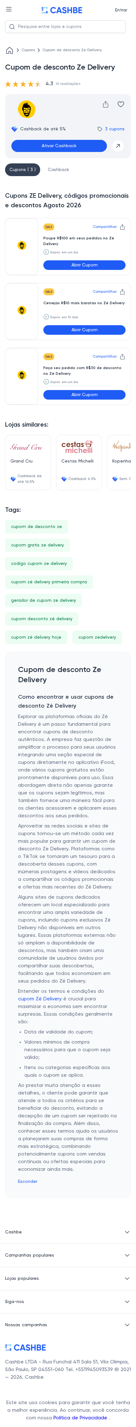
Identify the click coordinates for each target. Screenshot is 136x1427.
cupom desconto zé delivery (41, 619)
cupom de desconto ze (36, 527)
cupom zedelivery (97, 637)
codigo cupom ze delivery (39, 563)
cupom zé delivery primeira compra (49, 582)
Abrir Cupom (84, 265)
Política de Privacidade (81, 1418)
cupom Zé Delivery (40, 999)
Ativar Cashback (59, 146)
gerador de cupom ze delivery (43, 600)
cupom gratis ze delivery (37, 545)
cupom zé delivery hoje (36, 637)
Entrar (121, 10)
